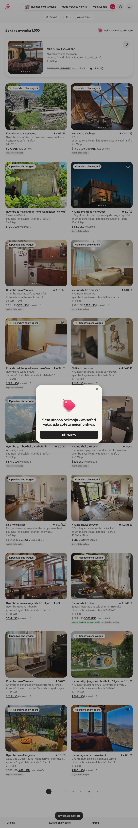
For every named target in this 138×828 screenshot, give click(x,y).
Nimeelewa (69, 434)
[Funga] (96, 389)
